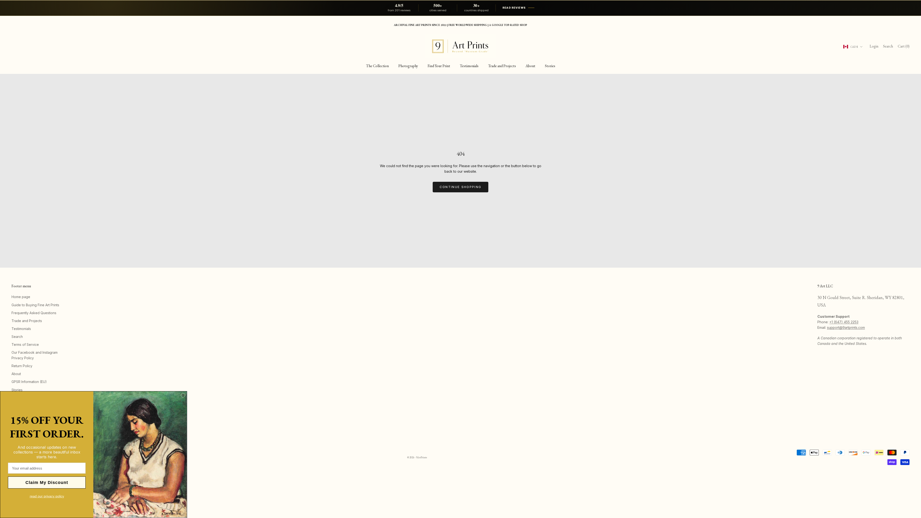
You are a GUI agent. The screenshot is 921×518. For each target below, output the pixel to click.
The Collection (377, 65)
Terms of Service (25, 344)
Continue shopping (461, 187)
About (530, 65)
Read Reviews (514, 7)
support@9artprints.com (846, 327)
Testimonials (469, 65)
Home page (21, 297)
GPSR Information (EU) (29, 382)
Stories (550, 65)
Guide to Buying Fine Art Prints (35, 305)
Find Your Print (439, 65)
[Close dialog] (183, 395)
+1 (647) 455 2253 (843, 322)
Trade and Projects (502, 65)
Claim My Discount (46, 482)
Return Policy (22, 366)
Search (17, 337)
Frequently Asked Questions (34, 313)
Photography (408, 65)
